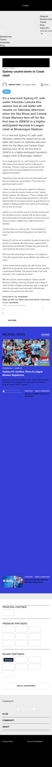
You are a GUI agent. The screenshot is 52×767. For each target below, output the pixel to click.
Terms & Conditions (34, 741)
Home (4, 68)
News (12, 68)
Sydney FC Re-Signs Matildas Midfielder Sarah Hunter (36, 581)
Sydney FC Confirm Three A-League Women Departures (22, 373)
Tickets (3, 39)
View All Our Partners (26, 686)
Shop (2, 45)
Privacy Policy (22, 309)
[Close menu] (46, 754)
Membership (6, 36)
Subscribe (12, 320)
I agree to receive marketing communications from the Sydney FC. (27, 313)
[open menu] (2, 32)
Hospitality (5, 42)
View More (45, 334)
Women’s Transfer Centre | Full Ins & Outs (37, 395)
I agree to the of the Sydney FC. (24, 309)
